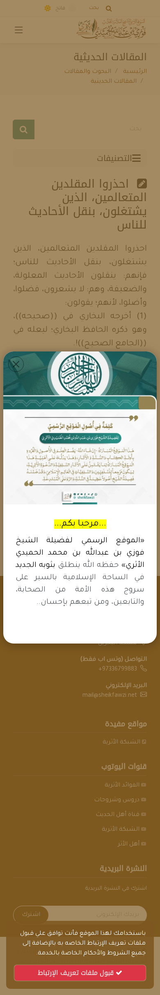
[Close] (16, 364)
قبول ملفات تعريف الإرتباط (77, 972)
